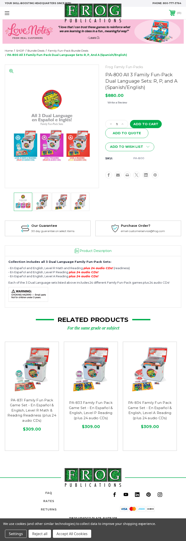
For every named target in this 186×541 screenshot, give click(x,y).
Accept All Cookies (72, 533)
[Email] (118, 175)
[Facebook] (108, 175)
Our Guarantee (44, 226)
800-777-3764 (172, 3)
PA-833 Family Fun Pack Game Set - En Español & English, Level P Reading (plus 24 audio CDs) (91, 410)
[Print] (127, 175)
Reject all (39, 533)
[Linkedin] (145, 175)
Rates (48, 501)
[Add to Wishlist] (31, 389)
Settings (16, 533)
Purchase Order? (135, 226)
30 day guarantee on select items (52, 231)
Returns (49, 509)
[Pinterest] (155, 175)
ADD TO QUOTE (127, 133)
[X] (136, 175)
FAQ (48, 493)
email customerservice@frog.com (143, 231)
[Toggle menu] (22, 13)
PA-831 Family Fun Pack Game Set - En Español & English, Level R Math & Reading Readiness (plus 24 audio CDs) (31, 410)
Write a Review (117, 102)
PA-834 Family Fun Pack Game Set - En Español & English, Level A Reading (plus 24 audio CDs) (150, 410)
